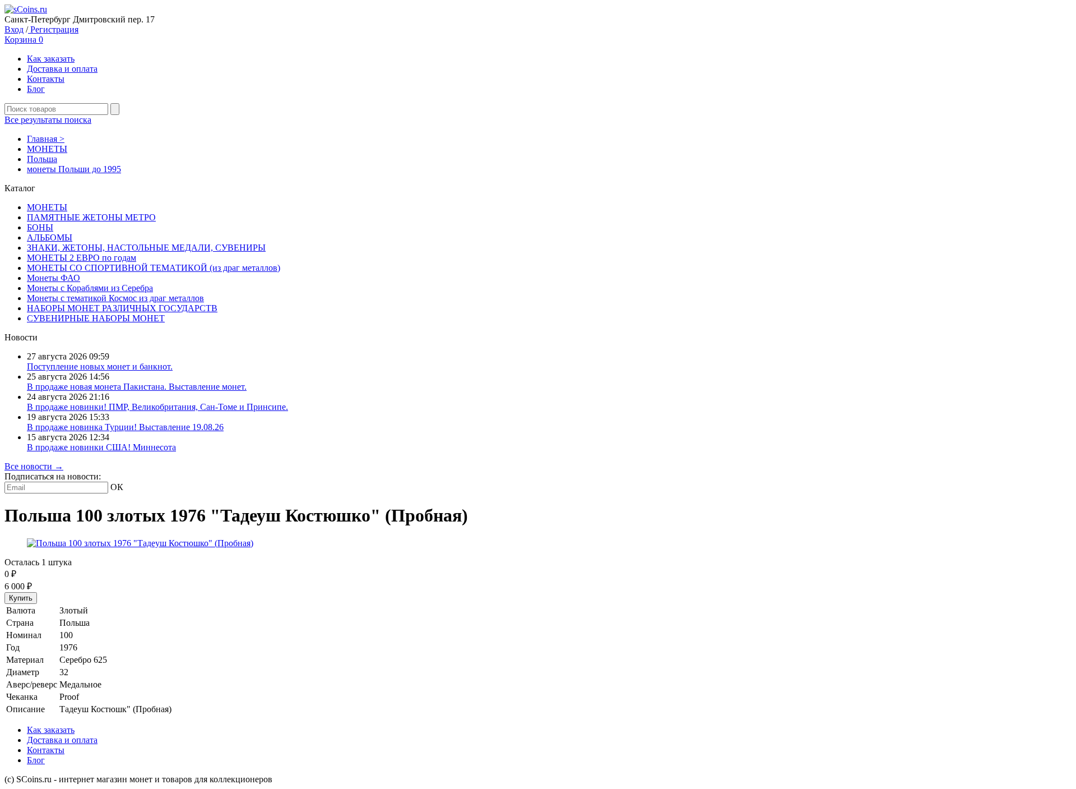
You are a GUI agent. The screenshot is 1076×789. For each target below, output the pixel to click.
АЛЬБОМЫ (49, 237)
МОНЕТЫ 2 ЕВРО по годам (81, 257)
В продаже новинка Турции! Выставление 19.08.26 (125, 427)
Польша (42, 159)
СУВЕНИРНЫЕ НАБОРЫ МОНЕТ (96, 318)
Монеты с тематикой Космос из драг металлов (115, 298)
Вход (14, 29)
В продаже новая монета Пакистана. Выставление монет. (137, 386)
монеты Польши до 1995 (74, 169)
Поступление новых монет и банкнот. (100, 366)
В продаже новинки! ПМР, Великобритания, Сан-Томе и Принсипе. (157, 407)
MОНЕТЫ (47, 149)
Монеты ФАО (53, 278)
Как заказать (51, 58)
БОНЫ (40, 227)
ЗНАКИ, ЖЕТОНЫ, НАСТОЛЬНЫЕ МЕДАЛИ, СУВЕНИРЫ (146, 247)
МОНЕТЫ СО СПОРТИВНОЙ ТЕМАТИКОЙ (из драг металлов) (153, 268)
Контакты (45, 79)
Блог (36, 89)
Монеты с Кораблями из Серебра (90, 288)
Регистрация (53, 29)
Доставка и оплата (62, 68)
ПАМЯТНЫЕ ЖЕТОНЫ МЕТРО (91, 217)
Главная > (45, 139)
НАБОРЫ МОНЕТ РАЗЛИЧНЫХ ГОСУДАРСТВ (122, 308)
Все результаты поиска (47, 119)
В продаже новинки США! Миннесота (101, 447)
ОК (116, 487)
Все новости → (33, 466)
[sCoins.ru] (25, 9)
